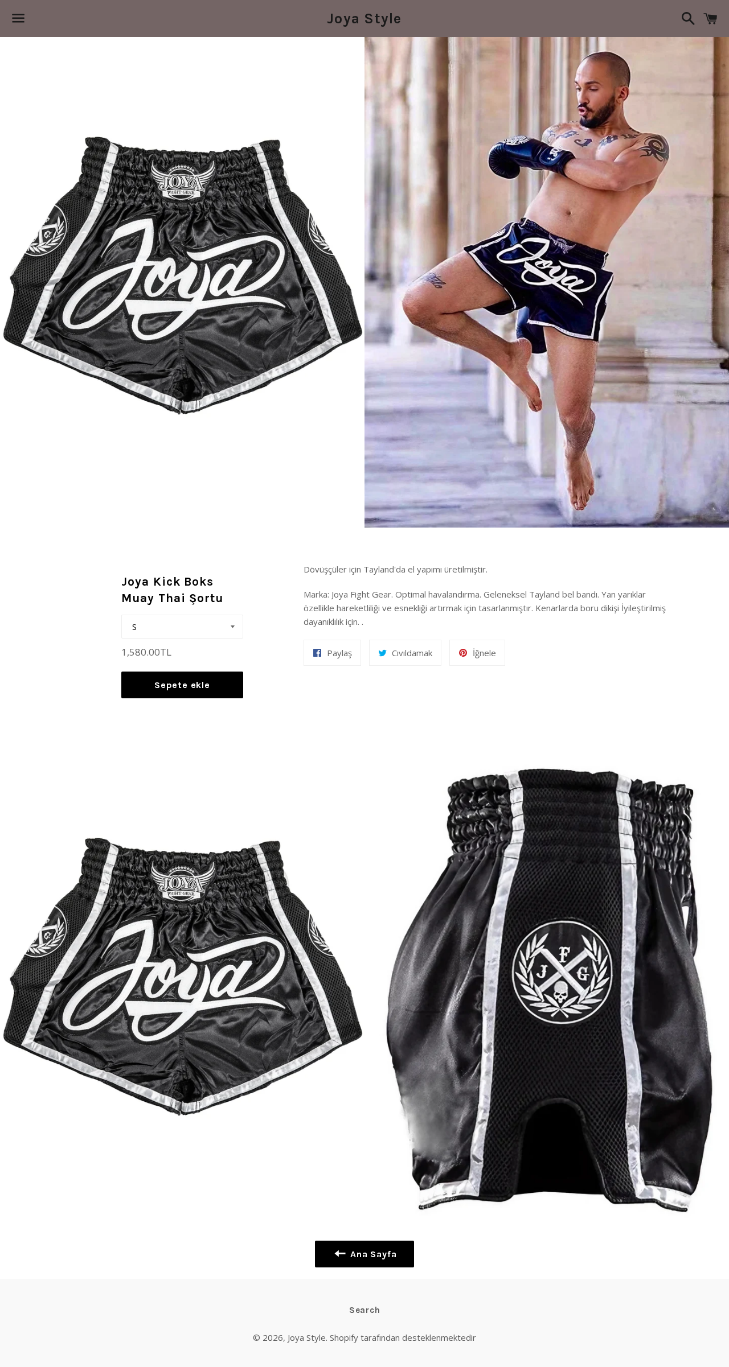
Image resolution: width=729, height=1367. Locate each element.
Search (364, 1310)
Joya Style (364, 18)
